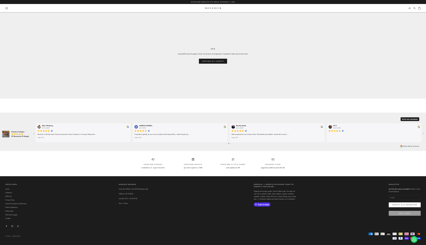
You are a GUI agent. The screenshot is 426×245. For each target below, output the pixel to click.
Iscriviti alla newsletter (404, 205)
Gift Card (8, 196)
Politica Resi (9, 211)
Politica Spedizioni (11, 207)
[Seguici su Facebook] (6, 226)
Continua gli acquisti (213, 61)
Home (7, 189)
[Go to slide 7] (228, 143)
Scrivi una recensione (410, 119)
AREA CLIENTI (405, 213)
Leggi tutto (40, 137)
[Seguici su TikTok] (18, 226)
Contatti (7, 218)
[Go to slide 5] (225, 143)
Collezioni (8, 193)
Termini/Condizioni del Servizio (16, 204)
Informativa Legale (11, 215)
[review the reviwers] (128, 127)
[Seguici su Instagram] (12, 226)
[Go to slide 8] (230, 143)
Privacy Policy (10, 200)
